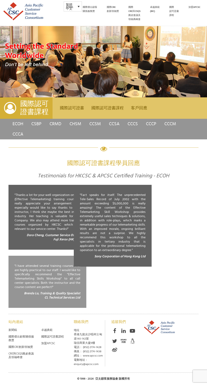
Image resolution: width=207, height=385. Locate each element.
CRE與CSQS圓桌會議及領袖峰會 (21, 355)
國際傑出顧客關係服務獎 (21, 338)
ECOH (18, 124)
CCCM (170, 124)
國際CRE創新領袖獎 (113, 9)
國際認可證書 (72, 108)
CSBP (36, 124)
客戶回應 (139, 108)
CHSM (75, 124)
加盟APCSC (48, 343)
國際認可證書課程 (107, 108)
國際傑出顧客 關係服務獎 (90, 9)
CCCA (18, 134)
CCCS (133, 124)
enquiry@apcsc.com (86, 364)
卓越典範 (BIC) (155, 9)
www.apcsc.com (93, 355)
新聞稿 (69, 7)
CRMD (55, 124)
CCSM (95, 124)
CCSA (114, 124)
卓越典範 (47, 330)
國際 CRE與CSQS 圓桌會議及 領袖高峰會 (134, 13)
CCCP (151, 124)
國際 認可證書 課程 (174, 11)
